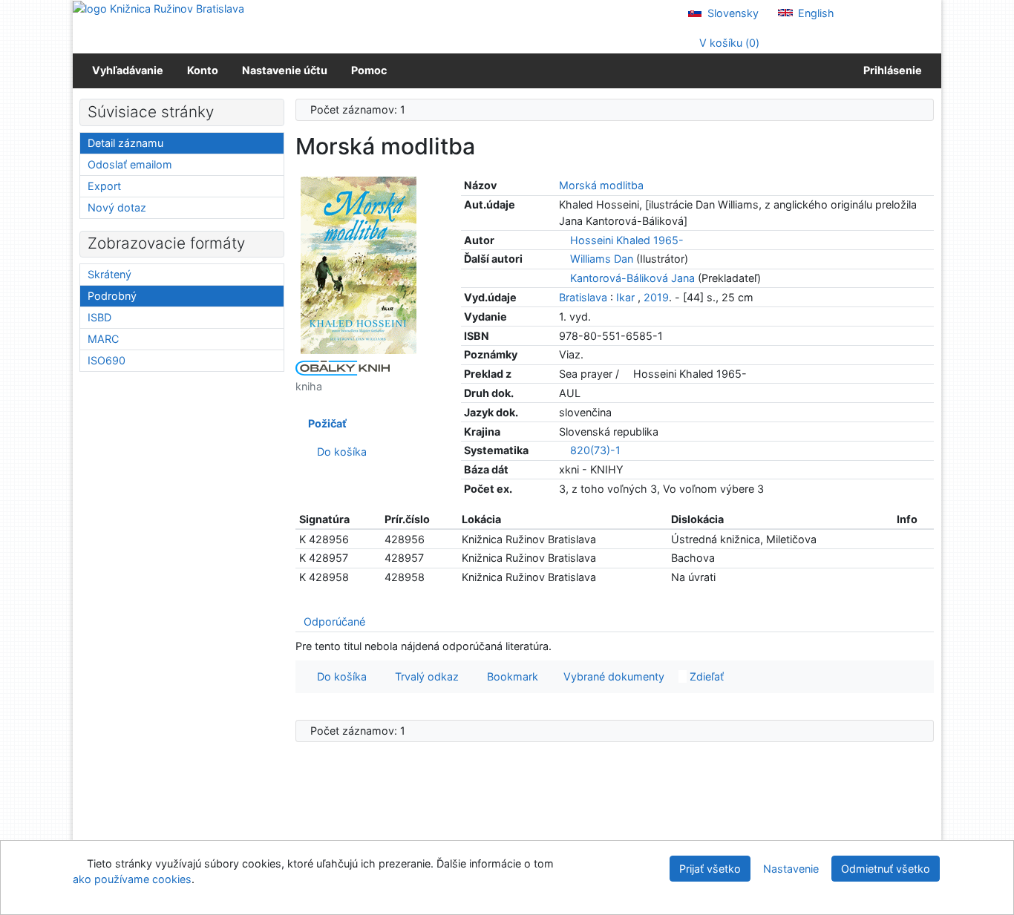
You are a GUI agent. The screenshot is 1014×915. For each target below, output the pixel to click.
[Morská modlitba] (358, 264)
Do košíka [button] (339, 676)
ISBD (99, 317)
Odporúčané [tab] (334, 621)
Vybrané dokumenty (612, 676)
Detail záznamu (125, 143)
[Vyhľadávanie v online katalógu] (158, 7)
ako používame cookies (132, 879)
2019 (656, 297)
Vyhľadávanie (127, 70)
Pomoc (369, 70)
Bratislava (583, 297)
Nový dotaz (117, 207)
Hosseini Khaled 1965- (627, 240)
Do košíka (339, 451)
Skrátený (109, 274)
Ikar (625, 297)
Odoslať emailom (130, 164)
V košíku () (727, 42)
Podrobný (112, 295)
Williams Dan (601, 258)
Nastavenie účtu (284, 70)
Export (104, 186)
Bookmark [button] (509, 676)
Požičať (325, 423)
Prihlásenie (890, 70)
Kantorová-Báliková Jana (632, 278)
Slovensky (731, 13)
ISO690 (106, 360)
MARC (103, 338)
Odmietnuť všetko (885, 868)
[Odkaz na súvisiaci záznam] (563, 240)
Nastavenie (791, 868)
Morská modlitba (601, 185)
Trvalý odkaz (424, 676)
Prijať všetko (710, 868)
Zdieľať (705, 676)
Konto (202, 70)
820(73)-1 (595, 450)
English (814, 13)
